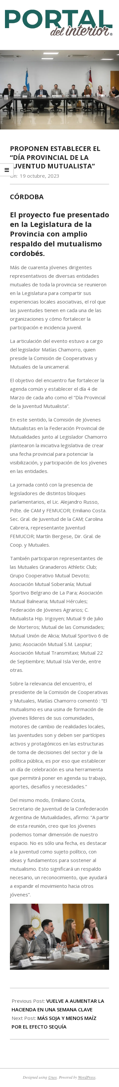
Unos (52, 1077)
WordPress (87, 1077)
